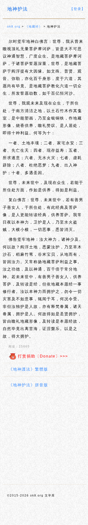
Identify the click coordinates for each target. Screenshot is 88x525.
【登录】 (77, 9)
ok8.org (14, 26)
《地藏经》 (33, 26)
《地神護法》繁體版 (28, 369)
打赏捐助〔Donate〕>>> (42, 356)
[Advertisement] (44, 436)
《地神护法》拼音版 (28, 385)
